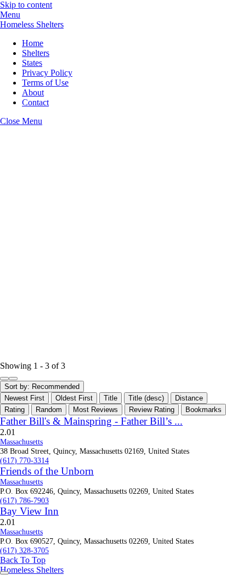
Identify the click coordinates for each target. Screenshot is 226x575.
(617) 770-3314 (24, 460)
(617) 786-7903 (24, 500)
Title (110, 398)
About (33, 92)
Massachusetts (21, 441)
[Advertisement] (113, 244)
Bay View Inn (29, 511)
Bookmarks (203, 409)
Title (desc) (146, 398)
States (32, 62)
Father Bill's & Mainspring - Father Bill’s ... (91, 421)
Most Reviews (95, 409)
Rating (14, 409)
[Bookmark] (4, 572)
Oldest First (74, 398)
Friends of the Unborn (47, 471)
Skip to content (26, 4)
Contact (35, 102)
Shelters (35, 53)
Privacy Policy (47, 72)
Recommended (42, 386)
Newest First (24, 398)
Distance (189, 398)
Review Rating (151, 409)
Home (32, 43)
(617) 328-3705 (24, 550)
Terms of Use (45, 82)
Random (49, 409)
